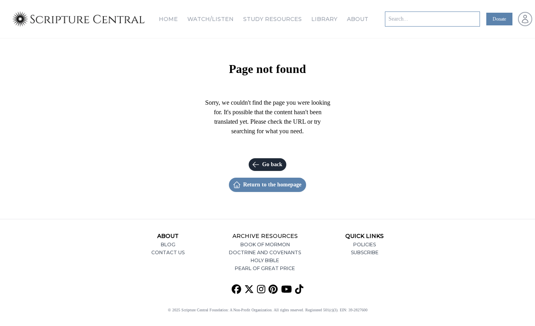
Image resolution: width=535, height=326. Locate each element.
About (357, 19)
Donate (499, 19)
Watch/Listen (210, 19)
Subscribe (365, 252)
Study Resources (272, 19)
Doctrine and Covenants (265, 252)
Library (324, 19)
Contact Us (168, 252)
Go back (272, 164)
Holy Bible (265, 260)
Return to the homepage (272, 185)
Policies (364, 244)
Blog (168, 244)
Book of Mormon (265, 244)
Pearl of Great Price (265, 268)
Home (168, 19)
